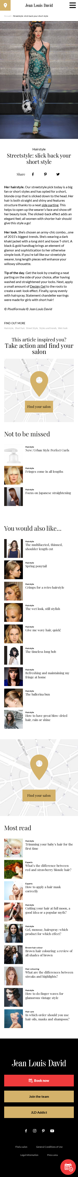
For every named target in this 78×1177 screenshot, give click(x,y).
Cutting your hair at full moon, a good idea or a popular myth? (47, 910)
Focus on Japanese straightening (48, 493)
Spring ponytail (36, 566)
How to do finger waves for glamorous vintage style (44, 996)
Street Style (32, 328)
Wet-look (63, 328)
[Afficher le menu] (72, 5)
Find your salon (39, 406)
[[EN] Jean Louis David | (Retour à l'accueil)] (39, 5)
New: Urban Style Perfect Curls (47, 450)
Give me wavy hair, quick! (43, 630)
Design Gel (38, 286)
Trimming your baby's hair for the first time (49, 846)
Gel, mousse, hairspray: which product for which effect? (46, 932)
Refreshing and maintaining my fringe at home (47, 675)
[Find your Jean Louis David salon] (5, 5)
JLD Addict (39, 1112)
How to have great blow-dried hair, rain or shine (46, 718)
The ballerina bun (37, 694)
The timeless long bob (40, 652)
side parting (50, 205)
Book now (41, 1080)
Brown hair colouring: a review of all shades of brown (48, 953)
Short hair (20, 328)
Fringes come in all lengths (44, 472)
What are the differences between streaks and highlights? (49, 974)
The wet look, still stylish (42, 609)
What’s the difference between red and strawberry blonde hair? (48, 868)
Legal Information (29, 1155)
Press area (52, 1155)
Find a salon (21, 1146)
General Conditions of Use (49, 1146)
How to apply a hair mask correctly (43, 889)
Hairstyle (9, 328)
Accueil (7, 16)
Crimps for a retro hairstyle (44, 587)
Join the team (39, 1096)
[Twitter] (58, 174)
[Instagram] (34, 1130)
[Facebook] (33, 174)
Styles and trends (48, 328)
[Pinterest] (45, 174)
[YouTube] (52, 1130)
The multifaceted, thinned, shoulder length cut (44, 547)
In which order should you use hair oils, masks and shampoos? (47, 1017)
